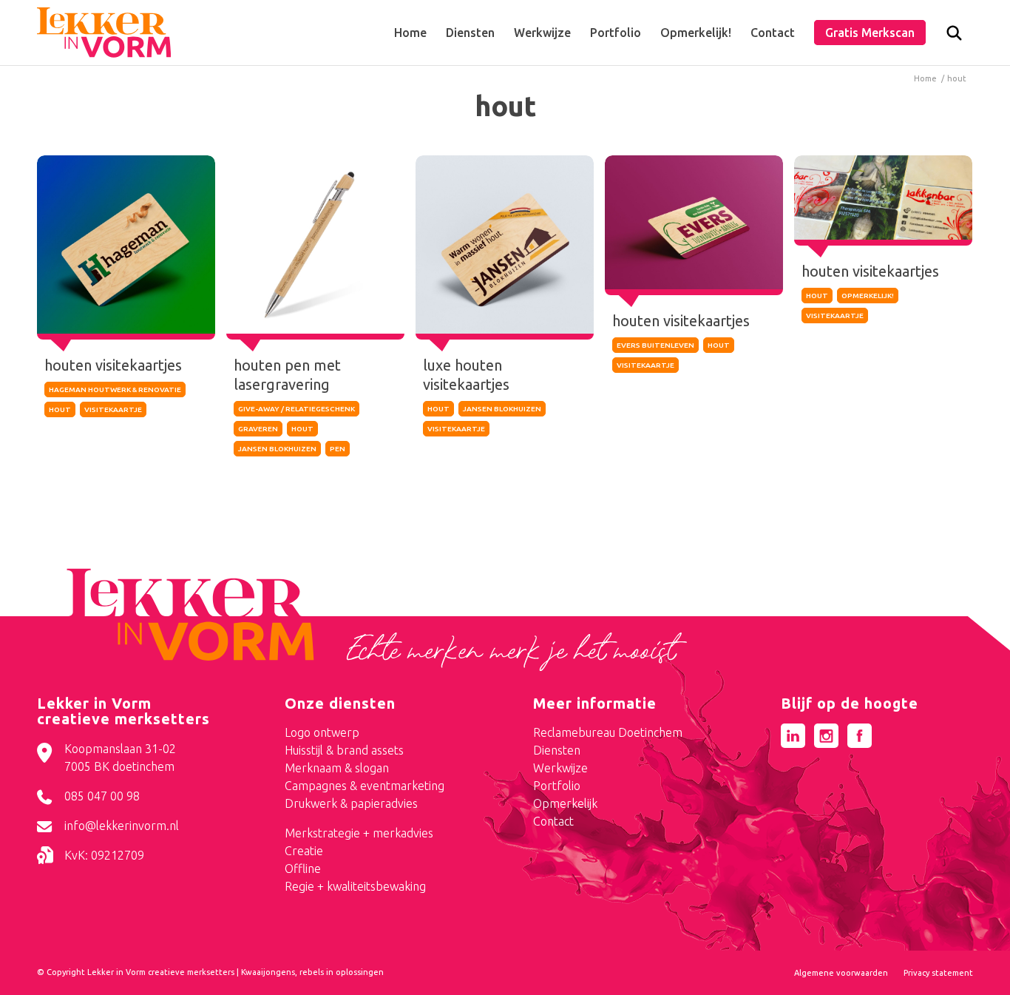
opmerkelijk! (867, 295)
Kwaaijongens (268, 972)
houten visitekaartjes (113, 365)
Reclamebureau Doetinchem (607, 732)
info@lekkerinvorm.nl (121, 825)
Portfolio (556, 785)
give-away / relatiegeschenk (296, 409)
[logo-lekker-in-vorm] (104, 32)
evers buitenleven (655, 345)
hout (60, 409)
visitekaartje (113, 409)
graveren (258, 429)
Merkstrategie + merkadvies (359, 833)
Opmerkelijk (565, 803)
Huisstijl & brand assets (344, 750)
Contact (553, 821)
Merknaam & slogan (337, 768)
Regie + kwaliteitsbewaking (355, 886)
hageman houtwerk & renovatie (115, 389)
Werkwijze (560, 768)
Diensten (556, 750)
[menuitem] (410, 32)
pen (337, 449)
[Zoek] (954, 36)
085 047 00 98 (102, 796)
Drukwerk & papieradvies (351, 803)
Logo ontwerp (322, 732)
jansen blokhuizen (277, 449)
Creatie (304, 850)
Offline (303, 868)
